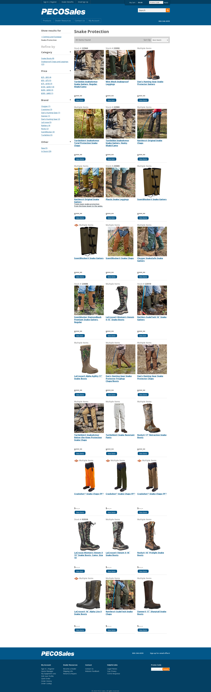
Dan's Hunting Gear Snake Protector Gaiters (150, 82)
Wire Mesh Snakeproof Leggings (117, 82)
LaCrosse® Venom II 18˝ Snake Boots (118, 553)
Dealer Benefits (68, 2)
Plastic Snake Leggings (117, 199)
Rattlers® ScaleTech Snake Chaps (119, 612)
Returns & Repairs (70, 673)
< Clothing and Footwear (51, 37)
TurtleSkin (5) (46, 135)
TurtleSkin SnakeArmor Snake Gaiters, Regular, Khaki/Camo (86, 84)
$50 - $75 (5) (46, 80)
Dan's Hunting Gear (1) (50, 112)
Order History (46, 681)
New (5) (44, 148)
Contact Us (80, 20)
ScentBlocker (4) (48, 132)
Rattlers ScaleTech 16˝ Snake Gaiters (151, 318)
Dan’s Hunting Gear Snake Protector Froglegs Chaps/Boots (119, 378)
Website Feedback (92, 671)
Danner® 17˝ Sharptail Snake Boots (151, 612)
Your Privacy (111, 671)
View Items (143, 100)
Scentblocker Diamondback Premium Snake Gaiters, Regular (87, 319)
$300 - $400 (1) (47, 93)
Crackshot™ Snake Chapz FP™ (89, 493)
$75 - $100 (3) (46, 83)
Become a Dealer (69, 669)
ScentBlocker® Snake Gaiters (152, 199)
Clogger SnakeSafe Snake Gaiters (150, 259)
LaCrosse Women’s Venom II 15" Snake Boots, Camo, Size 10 (88, 555)
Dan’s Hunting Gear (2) (50, 119)
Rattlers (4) (45, 125)
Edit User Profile (47, 676)
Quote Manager (47, 671)
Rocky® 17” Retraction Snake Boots (151, 436)
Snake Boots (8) (47, 58)
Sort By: (147, 40)
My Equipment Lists (48, 673)
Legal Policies (112, 669)
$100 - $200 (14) (47, 87)
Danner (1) (45, 116)
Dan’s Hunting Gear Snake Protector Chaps (150, 377)
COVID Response (113, 673)
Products (47, 20)
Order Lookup (46, 683)
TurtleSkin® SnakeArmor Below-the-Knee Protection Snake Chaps (88, 437)
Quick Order (45, 678)
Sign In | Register (50, 2)
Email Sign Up (83, 2)
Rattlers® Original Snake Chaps (149, 141)
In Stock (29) (46, 151)
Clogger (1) (45, 106)
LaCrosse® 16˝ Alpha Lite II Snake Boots (88, 612)
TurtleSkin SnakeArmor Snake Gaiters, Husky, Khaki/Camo (117, 143)
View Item (79, 100)
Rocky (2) (45, 129)
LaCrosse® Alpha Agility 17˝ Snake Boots (88, 377)
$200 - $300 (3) (47, 90)
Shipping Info (68, 671)
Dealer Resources (63, 20)
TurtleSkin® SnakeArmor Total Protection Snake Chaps (86, 143)
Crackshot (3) (46, 109)
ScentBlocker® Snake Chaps (120, 258)
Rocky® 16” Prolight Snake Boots (150, 553)
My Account (94, 20)
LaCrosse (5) (46, 122)
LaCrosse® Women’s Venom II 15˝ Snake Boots (120, 318)
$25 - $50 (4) (46, 77)
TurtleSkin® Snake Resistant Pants (120, 436)
